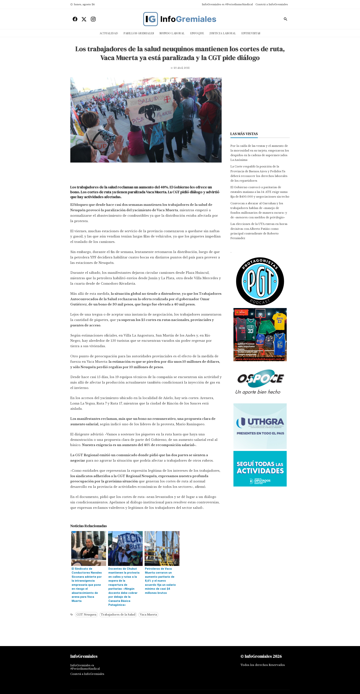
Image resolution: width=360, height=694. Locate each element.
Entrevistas (251, 33)
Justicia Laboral (223, 33)
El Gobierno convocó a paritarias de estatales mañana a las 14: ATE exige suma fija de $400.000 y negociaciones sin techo (259, 192)
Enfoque (197, 33)
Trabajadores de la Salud (118, 614)
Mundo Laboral (172, 33)
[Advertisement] (146, 174)
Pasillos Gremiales (139, 33)
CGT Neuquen (86, 614)
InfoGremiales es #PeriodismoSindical (227, 4)
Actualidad (109, 33)
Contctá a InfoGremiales (272, 4)
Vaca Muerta (148, 614)
